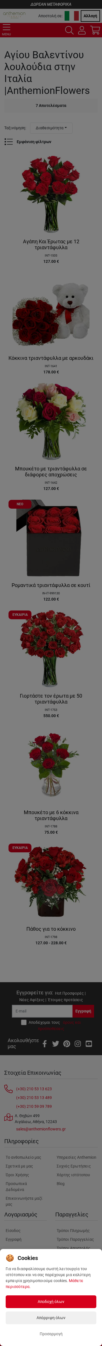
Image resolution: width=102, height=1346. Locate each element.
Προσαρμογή (51, 1334)
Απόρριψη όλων (51, 1317)
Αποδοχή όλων (51, 1301)
